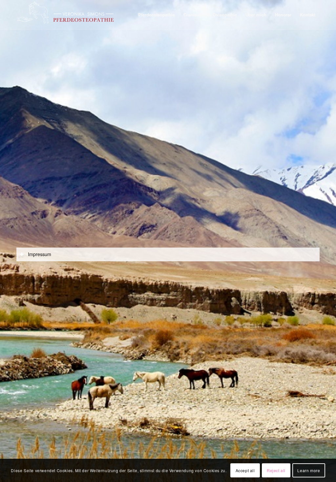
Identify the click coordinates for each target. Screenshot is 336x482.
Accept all (245, 470)
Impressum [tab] (39, 254)
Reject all (276, 470)
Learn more (308, 470)
